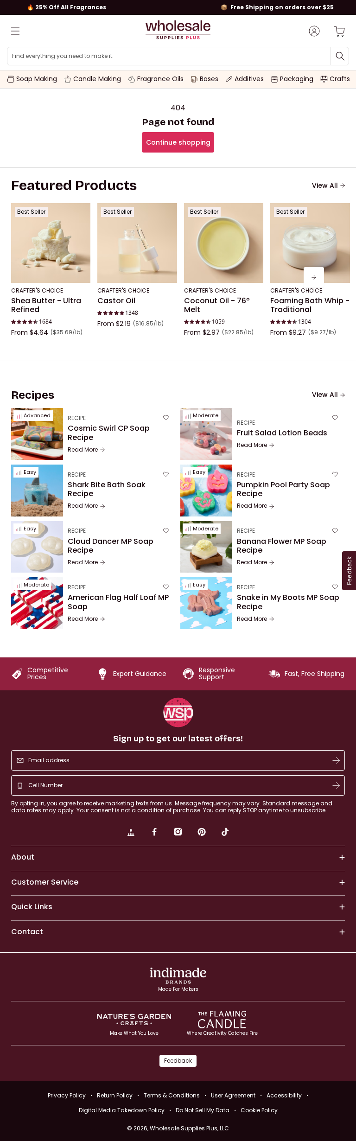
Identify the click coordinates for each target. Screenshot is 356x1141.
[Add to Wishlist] (81, 213)
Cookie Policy (259, 1110)
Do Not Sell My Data (202, 1110)
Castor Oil (116, 301)
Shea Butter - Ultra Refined (46, 305)
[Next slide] (314, 277)
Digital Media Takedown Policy (122, 1110)
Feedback (178, 1061)
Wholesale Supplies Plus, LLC (189, 1128)
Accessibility (284, 1095)
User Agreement (233, 1095)
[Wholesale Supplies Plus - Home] (178, 30)
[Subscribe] (336, 760)
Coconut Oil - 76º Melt (217, 305)
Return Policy (115, 1095)
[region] (178, 7)
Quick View (50, 270)
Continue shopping (178, 142)
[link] (131, 833)
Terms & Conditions (172, 1095)
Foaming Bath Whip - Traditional (310, 305)
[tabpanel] (178, 277)
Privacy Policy (67, 1095)
